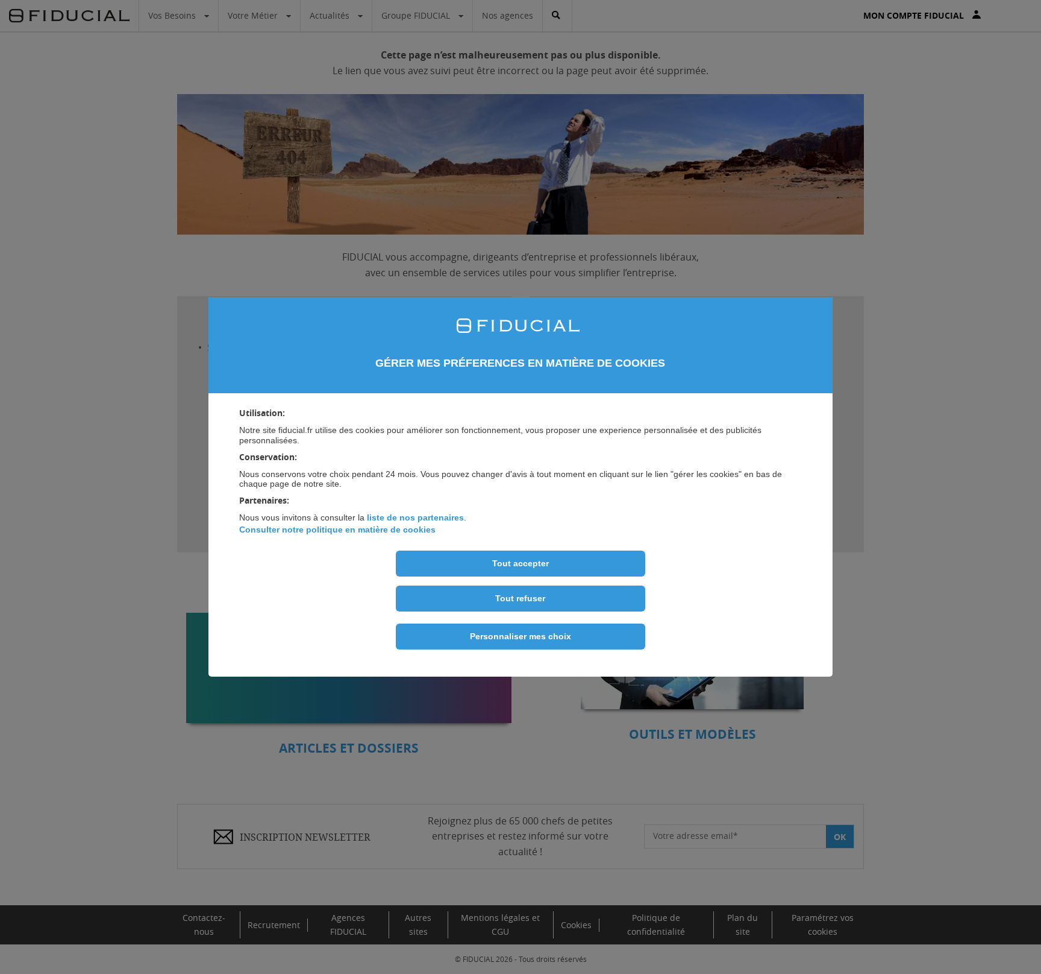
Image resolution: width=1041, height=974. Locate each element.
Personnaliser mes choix (520, 636)
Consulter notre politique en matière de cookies (337, 529)
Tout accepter (520, 563)
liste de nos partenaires (415, 517)
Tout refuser (520, 598)
